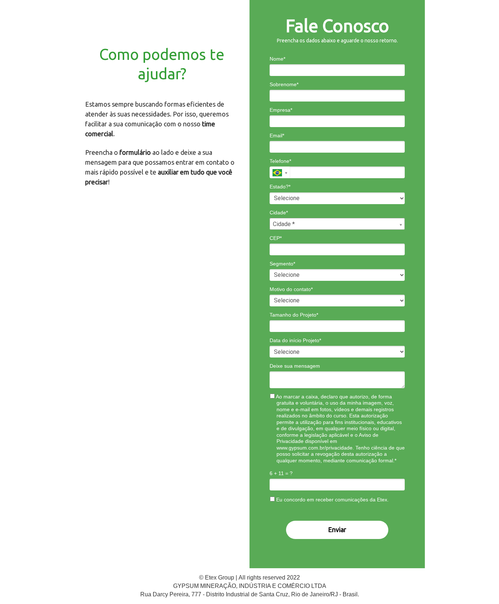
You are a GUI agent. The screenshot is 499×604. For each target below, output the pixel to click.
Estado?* (280, 187)
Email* (277, 135)
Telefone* (280, 161)
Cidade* (279, 212)
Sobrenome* (284, 84)
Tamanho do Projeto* (294, 315)
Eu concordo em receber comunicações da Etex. (332, 499)
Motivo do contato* (291, 289)
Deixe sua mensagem (295, 366)
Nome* (277, 59)
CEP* (276, 238)
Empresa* (281, 110)
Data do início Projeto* (295, 340)
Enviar (337, 529)
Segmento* (282, 264)
